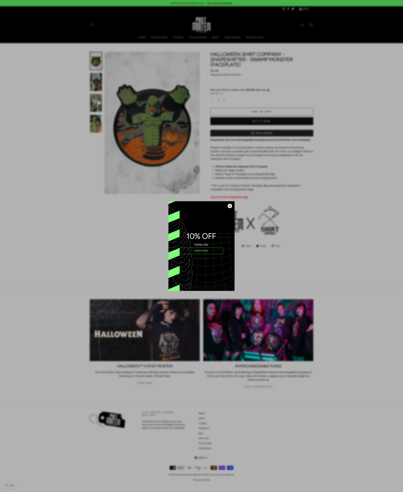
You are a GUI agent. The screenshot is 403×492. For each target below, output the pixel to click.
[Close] (230, 206)
